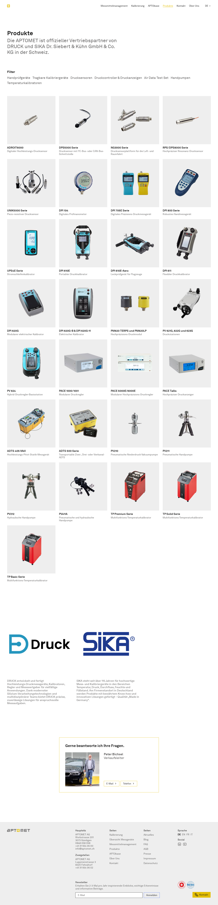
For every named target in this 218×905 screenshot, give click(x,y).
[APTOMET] (8, 6)
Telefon (127, 783)
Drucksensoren (81, 78)
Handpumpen (180, 78)
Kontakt (181, 5)
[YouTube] (185, 844)
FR (187, 834)
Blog (146, 839)
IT (192, 834)
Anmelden (151, 895)
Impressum (150, 858)
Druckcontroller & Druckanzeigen (118, 78)
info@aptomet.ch (84, 848)
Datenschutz (151, 863)
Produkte (168, 5)
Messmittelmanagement (114, 5)
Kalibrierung (137, 5)
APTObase (153, 5)
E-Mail (109, 783)
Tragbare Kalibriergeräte (50, 78)
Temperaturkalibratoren (24, 83)
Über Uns (194, 5)
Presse (147, 853)
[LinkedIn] (179, 844)
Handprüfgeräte (18, 78)
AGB (146, 849)
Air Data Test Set (156, 78)
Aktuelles (149, 834)
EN (183, 834)
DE (206, 5)
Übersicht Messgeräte (121, 839)
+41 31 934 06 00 (84, 845)
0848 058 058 (82, 843)
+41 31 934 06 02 (84, 867)
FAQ (146, 844)
